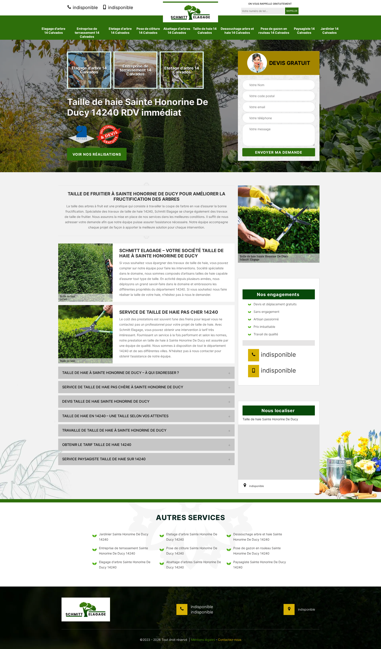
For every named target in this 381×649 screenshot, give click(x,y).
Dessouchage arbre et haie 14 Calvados (237, 30)
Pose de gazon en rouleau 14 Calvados (273, 30)
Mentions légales (203, 639)
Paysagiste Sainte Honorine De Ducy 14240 (259, 564)
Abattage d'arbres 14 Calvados (176, 30)
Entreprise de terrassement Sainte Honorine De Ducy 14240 (123, 550)
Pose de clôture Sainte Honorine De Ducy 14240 (191, 550)
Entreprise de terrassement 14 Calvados (87, 32)
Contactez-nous (229, 639)
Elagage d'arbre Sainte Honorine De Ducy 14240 (124, 564)
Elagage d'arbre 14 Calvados (53, 30)
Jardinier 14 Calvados (329, 30)
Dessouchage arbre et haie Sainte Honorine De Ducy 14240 (257, 536)
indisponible (84, 7)
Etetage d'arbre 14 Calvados (120, 30)
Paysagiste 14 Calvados (304, 30)
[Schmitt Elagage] (190, 12)
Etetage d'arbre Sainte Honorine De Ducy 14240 (191, 536)
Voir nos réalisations (97, 154)
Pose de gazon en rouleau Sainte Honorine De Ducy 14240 (257, 550)
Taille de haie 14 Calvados (205, 30)
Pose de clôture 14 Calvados (148, 30)
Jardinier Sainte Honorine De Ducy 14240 (123, 536)
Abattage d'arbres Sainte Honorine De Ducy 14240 (193, 564)
